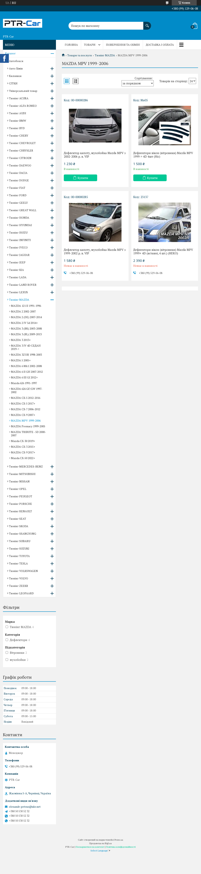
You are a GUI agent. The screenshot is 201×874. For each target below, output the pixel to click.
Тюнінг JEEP (17, 262)
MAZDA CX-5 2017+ (23, 403)
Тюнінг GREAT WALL (22, 210)
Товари (89, 45)
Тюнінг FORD (17, 195)
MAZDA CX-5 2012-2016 (25, 398)
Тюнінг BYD (17, 128)
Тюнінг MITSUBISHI (22, 474)
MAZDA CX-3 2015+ (23, 446)
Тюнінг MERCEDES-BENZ (26, 466)
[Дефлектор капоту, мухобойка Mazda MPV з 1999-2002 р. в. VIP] (95, 222)
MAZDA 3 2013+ (21, 340)
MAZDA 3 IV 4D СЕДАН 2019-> (26, 347)
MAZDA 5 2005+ (21, 360)
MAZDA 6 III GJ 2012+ (24, 377)
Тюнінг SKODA (18, 526)
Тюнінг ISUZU (18, 232)
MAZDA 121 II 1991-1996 (26, 306)
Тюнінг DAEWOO (20, 165)
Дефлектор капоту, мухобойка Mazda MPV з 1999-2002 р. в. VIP (95, 251)
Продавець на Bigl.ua (100, 843)
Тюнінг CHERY (18, 135)
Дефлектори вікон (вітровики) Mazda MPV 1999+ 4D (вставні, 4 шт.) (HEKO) (163, 251)
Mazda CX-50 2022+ (23, 458)
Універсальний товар (23, 91)
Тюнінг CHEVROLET (22, 143)
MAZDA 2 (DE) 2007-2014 (26, 317)
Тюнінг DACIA (18, 173)
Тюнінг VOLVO (18, 578)
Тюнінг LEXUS (18, 292)
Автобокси (16, 61)
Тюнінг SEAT (17, 519)
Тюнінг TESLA (18, 563)
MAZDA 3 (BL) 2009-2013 (26, 334)
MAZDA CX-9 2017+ (23, 452)
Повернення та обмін (123, 45)
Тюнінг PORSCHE (20, 504)
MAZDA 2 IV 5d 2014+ (24, 323)
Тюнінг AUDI (17, 113)
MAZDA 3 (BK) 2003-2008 (26, 328)
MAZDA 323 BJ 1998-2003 (26, 354)
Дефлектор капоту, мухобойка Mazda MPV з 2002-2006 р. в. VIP (95, 154)
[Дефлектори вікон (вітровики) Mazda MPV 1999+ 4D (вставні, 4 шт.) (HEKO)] (164, 222)
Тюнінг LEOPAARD (21, 593)
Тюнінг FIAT (17, 188)
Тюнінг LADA (17, 277)
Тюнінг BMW (17, 120)
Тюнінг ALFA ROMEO (23, 106)
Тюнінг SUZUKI (19, 548)
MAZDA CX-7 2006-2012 (25, 409)
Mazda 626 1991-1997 (24, 383)
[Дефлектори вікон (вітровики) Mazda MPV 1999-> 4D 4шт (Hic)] (164, 125)
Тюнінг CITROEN (20, 158)
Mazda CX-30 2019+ (23, 441)
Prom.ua (118, 839)
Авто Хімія (16, 68)
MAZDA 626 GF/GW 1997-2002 (26, 390)
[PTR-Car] (22, 22)
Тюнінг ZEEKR (18, 586)
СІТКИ (13, 83)
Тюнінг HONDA (19, 217)
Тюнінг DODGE (19, 180)
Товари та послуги (79, 55)
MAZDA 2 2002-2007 (23, 311)
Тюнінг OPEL (17, 489)
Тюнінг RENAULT (20, 511)
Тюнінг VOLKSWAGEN (23, 571)
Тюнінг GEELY (18, 203)
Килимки (15, 76)
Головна (71, 45)
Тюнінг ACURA (18, 98)
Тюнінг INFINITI (20, 240)
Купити (83, 178)
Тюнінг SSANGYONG (22, 533)
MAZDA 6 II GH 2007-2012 (27, 372)
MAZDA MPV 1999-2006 (26, 420)
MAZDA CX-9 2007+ (23, 415)
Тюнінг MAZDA (105, 55)
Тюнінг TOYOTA (19, 556)
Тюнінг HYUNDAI (20, 225)
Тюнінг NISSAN (19, 481)
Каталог (10, 53)
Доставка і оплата (160, 45)
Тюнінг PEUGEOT (20, 496)
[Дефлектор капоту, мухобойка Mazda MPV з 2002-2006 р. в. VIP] (95, 125)
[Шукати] (147, 24)
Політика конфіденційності (121, 846)
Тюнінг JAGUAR (19, 255)
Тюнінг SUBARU (19, 541)
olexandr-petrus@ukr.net (25, 806)
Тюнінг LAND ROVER (23, 285)
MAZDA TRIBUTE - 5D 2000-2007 (28, 433)
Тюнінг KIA (16, 270)
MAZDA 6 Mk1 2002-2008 (26, 366)
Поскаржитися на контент (90, 846)
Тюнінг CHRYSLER (21, 150)
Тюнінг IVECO (18, 247)
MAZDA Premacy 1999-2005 (28, 426)
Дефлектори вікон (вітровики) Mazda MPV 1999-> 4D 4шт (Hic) (163, 154)
